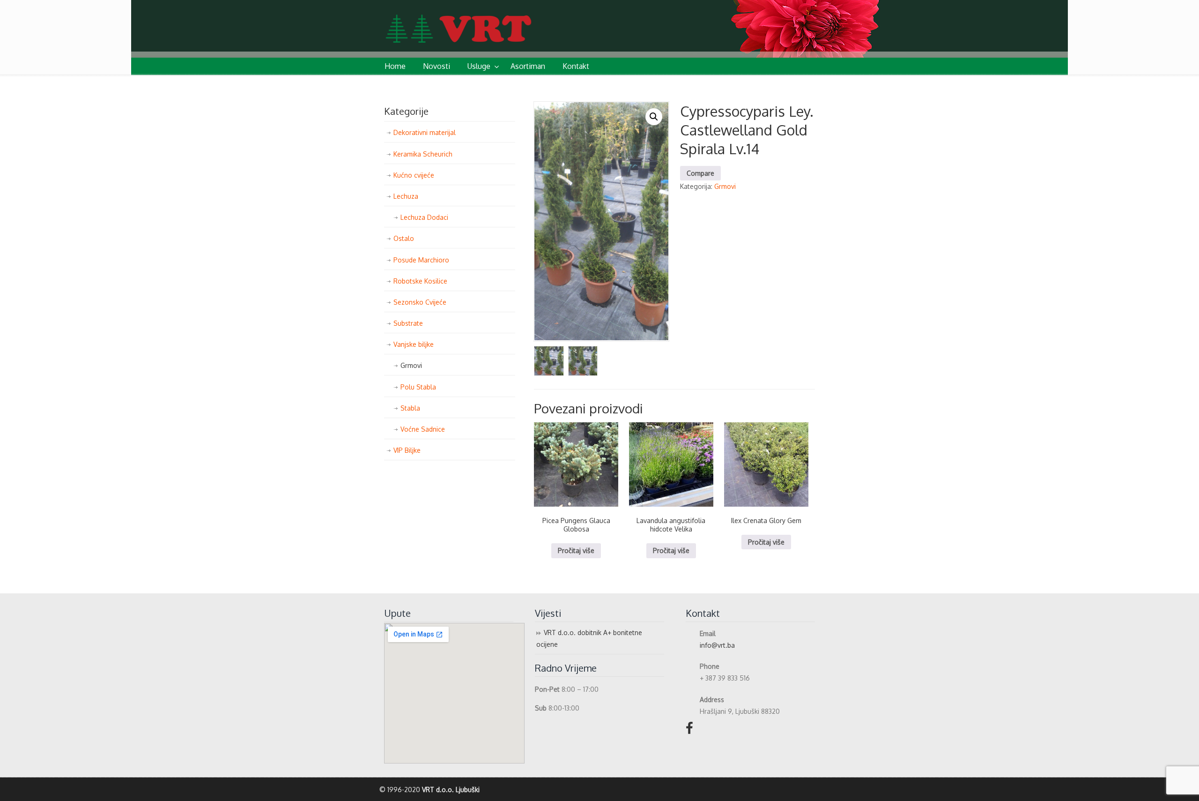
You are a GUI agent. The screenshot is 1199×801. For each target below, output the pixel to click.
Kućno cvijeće (413, 175)
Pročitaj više (576, 550)
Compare (700, 173)
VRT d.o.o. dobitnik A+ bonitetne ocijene (589, 638)
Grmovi (725, 186)
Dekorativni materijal (424, 132)
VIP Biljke (407, 450)
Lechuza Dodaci (424, 217)
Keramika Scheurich (422, 154)
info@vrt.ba (717, 645)
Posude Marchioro (421, 260)
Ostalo (403, 238)
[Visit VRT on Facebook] (689, 730)
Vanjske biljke (413, 344)
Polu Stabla (418, 387)
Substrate (408, 323)
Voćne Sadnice (422, 429)
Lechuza (405, 196)
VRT (489, 23)
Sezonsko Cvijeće (419, 302)
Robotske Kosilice (420, 281)
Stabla (410, 408)
